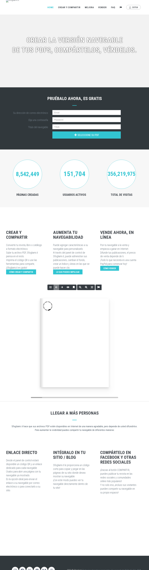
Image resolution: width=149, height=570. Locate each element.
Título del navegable (38, 127)
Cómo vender (109, 268)
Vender (102, 7)
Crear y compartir (69, 7)
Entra (135, 7)
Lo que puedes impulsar (67, 272)
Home (50, 7)
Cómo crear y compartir (21, 272)
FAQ (113, 7)
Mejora (89, 7)
